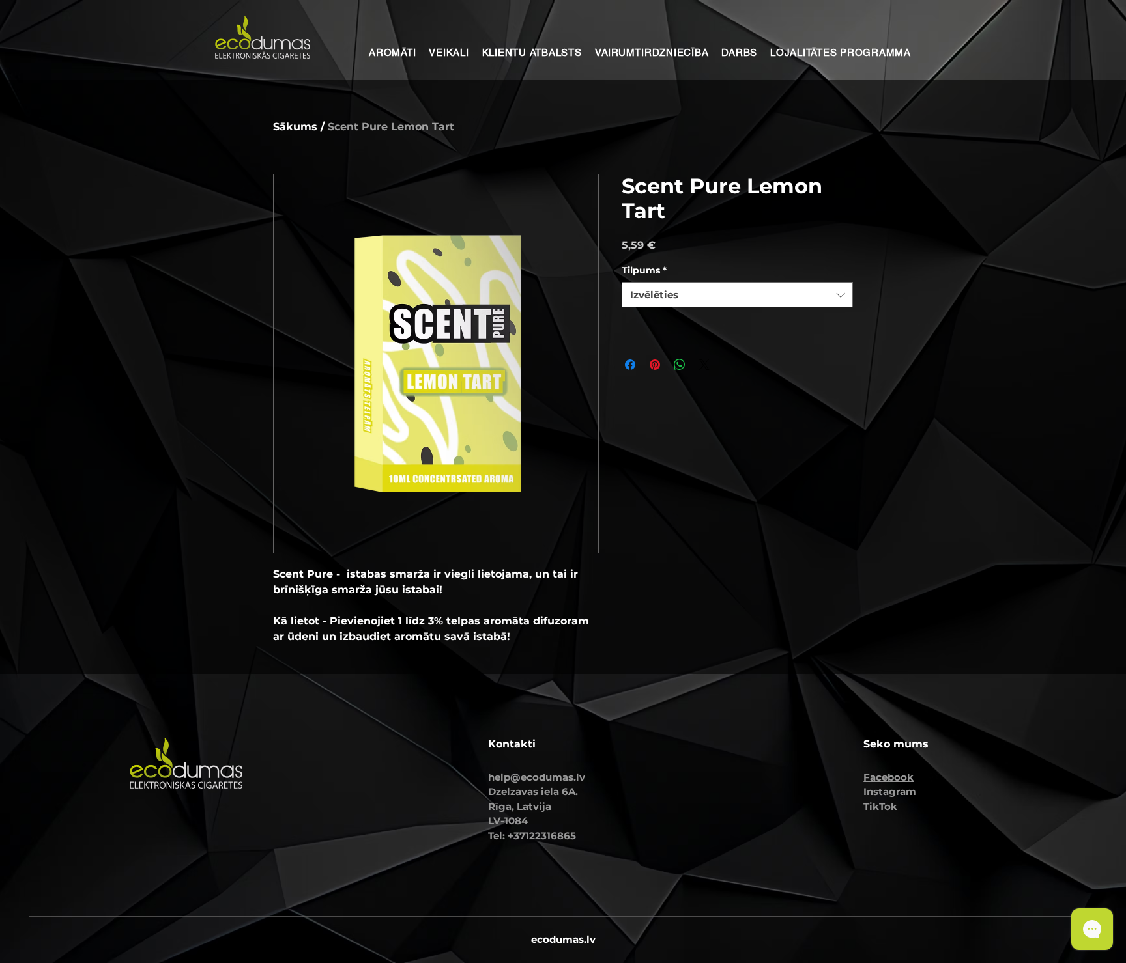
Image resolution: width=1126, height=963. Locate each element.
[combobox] (737, 294)
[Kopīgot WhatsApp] (679, 364)
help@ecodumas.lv (536, 777)
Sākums (295, 126)
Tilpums (644, 270)
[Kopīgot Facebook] (630, 364)
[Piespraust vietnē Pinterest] (655, 364)
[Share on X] (704, 364)
